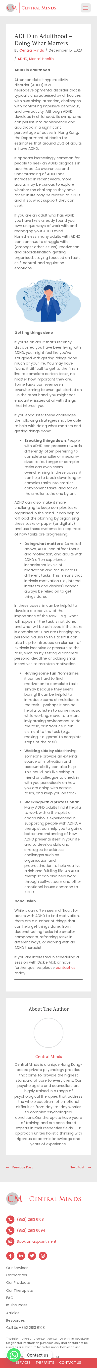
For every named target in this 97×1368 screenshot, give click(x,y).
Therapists (45, 1362)
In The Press (16, 1304)
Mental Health (41, 58)
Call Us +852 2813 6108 (25, 1327)
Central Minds (31, 50)
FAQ (9, 1297)
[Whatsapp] (14, 1355)
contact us (66, 967)
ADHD (22, 58)
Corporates (16, 1275)
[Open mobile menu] (85, 8)
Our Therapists (19, 1290)
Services (23, 1362)
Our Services (17, 1267)
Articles (12, 1312)
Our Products (18, 1282)
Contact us (70, 1362)
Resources (15, 1320)
